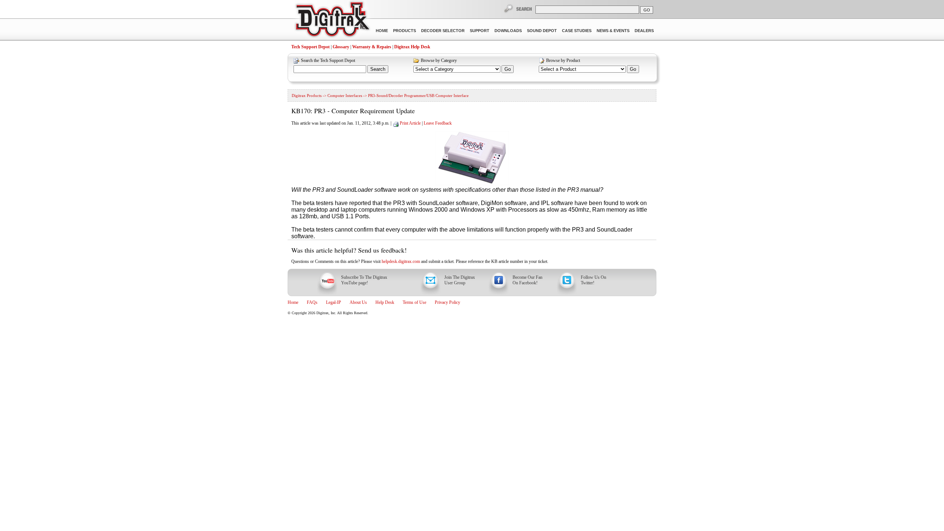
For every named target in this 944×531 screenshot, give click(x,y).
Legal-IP (333, 302)
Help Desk (384, 302)
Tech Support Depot (310, 46)
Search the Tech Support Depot (328, 60)
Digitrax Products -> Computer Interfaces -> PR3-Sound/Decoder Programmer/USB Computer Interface (380, 95)
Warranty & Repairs (371, 46)
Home (382, 30)
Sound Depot (542, 30)
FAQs (312, 302)
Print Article (410, 123)
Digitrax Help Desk (412, 46)
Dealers (644, 30)
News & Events (613, 30)
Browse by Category (439, 60)
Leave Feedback (438, 123)
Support (479, 30)
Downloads (508, 30)
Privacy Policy (447, 302)
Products (404, 30)
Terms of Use (414, 302)
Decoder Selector (443, 30)
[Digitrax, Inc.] (332, 20)
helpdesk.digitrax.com (401, 261)
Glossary (341, 46)
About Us (358, 302)
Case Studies (576, 30)
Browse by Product (563, 60)
